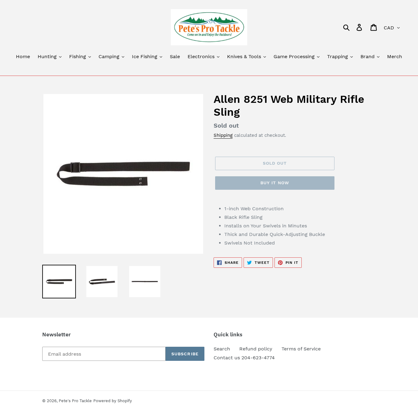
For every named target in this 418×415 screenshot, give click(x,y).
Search (222, 349)
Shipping (223, 135)
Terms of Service (301, 349)
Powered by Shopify (112, 400)
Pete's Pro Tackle (75, 400)
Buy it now (274, 182)
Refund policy (255, 349)
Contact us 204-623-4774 (244, 358)
